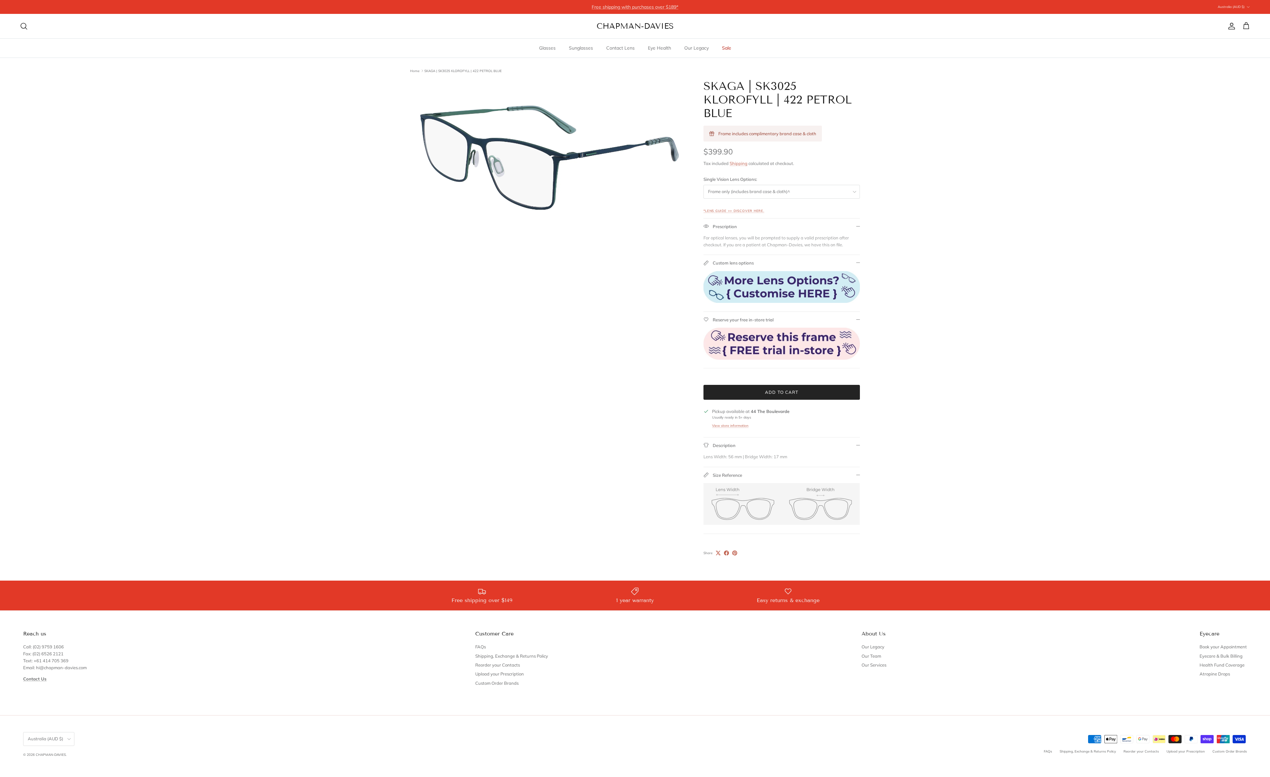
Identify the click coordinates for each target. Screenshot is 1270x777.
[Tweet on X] (718, 553)
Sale (726, 48)
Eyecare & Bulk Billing (1221, 656)
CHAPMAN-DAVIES (51, 755)
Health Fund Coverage (1222, 665)
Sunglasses (581, 48)
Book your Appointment (1223, 646)
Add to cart (781, 392)
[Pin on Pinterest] (734, 553)
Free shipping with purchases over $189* (635, 7)
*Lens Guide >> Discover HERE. (733, 211)
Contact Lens (620, 48)
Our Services (874, 665)
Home (414, 70)
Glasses (547, 48)
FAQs (480, 646)
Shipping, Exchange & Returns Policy (511, 656)
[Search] (24, 26)
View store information (730, 426)
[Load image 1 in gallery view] (549, 158)
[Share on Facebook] (726, 553)
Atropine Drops (1215, 673)
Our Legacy (696, 48)
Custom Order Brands (497, 683)
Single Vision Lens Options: (730, 179)
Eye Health (659, 48)
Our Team (871, 656)
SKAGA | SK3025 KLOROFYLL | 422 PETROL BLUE (463, 70)
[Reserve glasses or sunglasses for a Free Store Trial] (781, 358)
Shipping (738, 163)
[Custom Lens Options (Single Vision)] (781, 301)
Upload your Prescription (499, 673)
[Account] (1230, 26)
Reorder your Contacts (497, 665)
